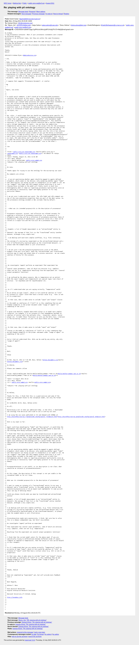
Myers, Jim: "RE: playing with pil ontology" (33, 620)
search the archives (35, 636)
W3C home (7, 3)
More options (40, 11)
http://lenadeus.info (14, 597)
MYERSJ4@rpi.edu (23, 25)
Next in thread (58, 14)
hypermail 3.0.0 (30, 640)
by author (56, 634)
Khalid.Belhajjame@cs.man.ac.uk (112, 25)
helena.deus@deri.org (78, 25)
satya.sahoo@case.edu (50, 25)
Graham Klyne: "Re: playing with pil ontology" (37, 622)
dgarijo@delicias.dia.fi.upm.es (30, 19)
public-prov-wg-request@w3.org (24, 151)
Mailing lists (17, 3)
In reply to (49, 14)
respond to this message (25, 632)
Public (25, 3)
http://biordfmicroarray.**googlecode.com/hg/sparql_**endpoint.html (32, 416)
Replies (66, 14)
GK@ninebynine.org (25, 23)
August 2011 (50, 3)
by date (33, 634)
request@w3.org (12, 153)
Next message (26, 14)
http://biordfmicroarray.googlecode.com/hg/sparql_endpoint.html (81, 416)
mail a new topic (39, 632)
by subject (48, 634)
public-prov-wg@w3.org (36, 3)
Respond (32, 11)
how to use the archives (19, 636)
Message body (23, 11)
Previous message (38, 14)
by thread (40, 634)
